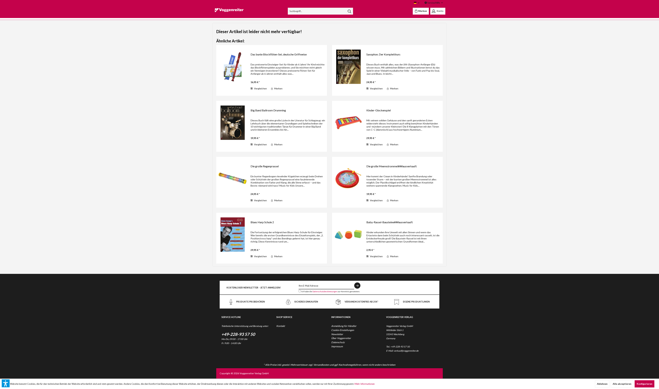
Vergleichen (260, 88)
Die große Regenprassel (265, 166)
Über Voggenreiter (341, 338)
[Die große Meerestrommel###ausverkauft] (348, 178)
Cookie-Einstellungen (342, 330)
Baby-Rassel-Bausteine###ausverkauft (389, 222)
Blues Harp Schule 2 (262, 222)
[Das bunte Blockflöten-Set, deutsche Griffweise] (232, 66)
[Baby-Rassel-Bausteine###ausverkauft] (348, 234)
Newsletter (337, 334)
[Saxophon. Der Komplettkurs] (348, 66)
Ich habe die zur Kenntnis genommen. (330, 291)
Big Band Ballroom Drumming (268, 110)
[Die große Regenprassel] (232, 178)
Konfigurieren (644, 383)
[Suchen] (349, 11)
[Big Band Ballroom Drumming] (232, 122)
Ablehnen (602, 383)
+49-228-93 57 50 (238, 334)
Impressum (337, 346)
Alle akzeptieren (622, 383)
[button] (6, 383)
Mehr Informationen (365, 383)
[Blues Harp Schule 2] (232, 234)
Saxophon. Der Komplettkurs (383, 54)
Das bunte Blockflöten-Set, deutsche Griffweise (279, 54)
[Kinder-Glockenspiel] (348, 122)
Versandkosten (321, 364)
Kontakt (280, 325)
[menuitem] (320, 11)
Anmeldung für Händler (343, 325)
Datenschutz (338, 342)
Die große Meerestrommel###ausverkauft (391, 166)
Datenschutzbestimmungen (325, 291)
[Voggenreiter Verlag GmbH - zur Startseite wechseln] (229, 12)
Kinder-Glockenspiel (378, 110)
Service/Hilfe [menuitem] (433, 2)
